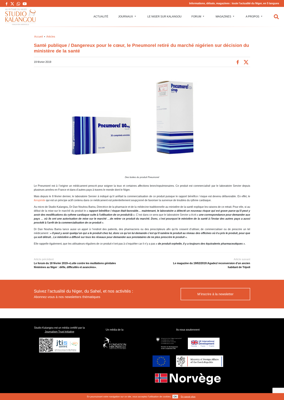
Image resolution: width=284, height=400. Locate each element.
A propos (252, 16)
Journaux (125, 16)
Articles (50, 36)
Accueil (38, 36)
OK (175, 396)
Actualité (101, 16)
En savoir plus (188, 396)
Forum (196, 16)
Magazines (223, 16)
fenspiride (39, 200)
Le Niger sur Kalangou (164, 16)
